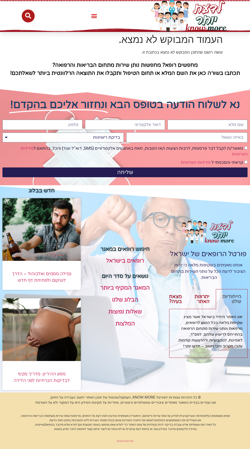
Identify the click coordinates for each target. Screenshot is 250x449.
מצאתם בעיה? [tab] (174, 299)
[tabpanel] (208, 333)
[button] (94, 15)
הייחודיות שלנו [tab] (231, 299)
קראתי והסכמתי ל (212, 162)
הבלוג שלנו (125, 299)
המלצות (125, 323)
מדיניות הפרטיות (195, 162)
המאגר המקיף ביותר (125, 287)
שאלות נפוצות (125, 311)
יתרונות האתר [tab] (202, 299)
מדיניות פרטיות (125, 441)
